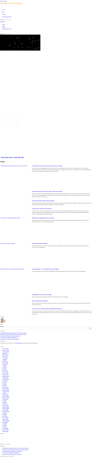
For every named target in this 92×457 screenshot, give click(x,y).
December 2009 (6, 406)
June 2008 (5, 423)
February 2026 (5, 348)
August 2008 (5, 422)
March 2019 (5, 356)
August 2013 (5, 380)
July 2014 (4, 365)
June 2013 (5, 383)
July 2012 (4, 393)
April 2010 (4, 402)
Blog (3, 25)
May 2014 (4, 368)
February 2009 (5, 417)
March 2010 (5, 403)
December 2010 (6, 396)
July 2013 (4, 382)
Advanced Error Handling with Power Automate (43, 218)
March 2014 (5, 370)
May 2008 (4, 425)
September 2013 (6, 379)
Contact (4, 27)
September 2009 (6, 411)
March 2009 (5, 416)
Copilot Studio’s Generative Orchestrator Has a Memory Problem (47, 165)
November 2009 (6, 408)
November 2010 (6, 397)
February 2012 (5, 394)
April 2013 (4, 385)
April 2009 (4, 414)
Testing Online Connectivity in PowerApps (41, 294)
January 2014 (5, 373)
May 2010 (4, 400)
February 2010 (5, 405)
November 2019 (6, 354)
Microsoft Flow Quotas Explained (39, 300)
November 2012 (6, 390)
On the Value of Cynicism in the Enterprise (42, 208)
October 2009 (5, 410)
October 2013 (5, 377)
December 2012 (6, 388)
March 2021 (5, 353)
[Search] (90, 328)
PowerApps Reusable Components (40, 243)
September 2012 (6, 391)
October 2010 (5, 399)
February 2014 (5, 371)
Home (4, 24)
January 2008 (5, 428)
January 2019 (5, 357)
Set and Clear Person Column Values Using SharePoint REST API (47, 308)
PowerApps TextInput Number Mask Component (43, 200)
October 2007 (5, 431)
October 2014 (5, 364)
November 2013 (6, 376)
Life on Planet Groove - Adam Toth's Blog (11, 3)
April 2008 (5, 426)
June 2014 (5, 367)
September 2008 (6, 420)
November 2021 (6, 351)
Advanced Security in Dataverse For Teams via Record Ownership (47, 191)
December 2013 (6, 374)
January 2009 (5, 419)
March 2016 (5, 361)
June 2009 (5, 413)
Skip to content (3, 1)
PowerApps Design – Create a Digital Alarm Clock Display (45, 269)
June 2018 (5, 359)
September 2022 (6, 350)
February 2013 (5, 387)
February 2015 (5, 362)
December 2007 (6, 429)
